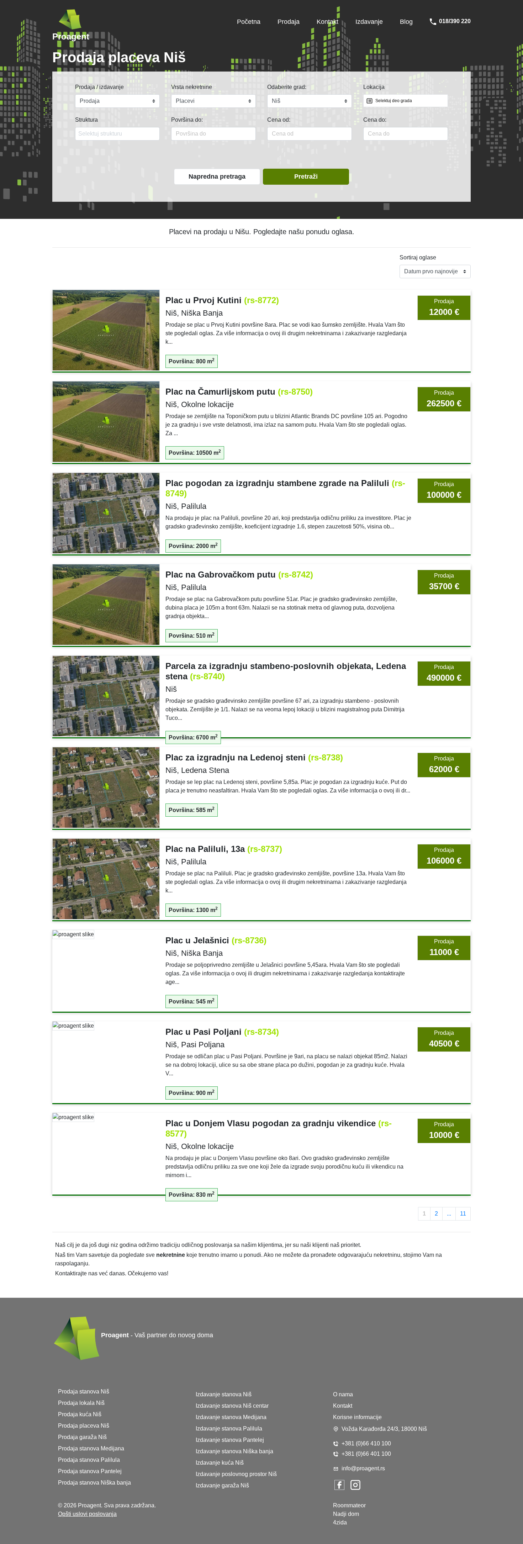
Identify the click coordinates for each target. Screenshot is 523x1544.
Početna (248, 21)
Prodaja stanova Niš (83, 1391)
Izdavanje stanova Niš (224, 1394)
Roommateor (349, 1505)
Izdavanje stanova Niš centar (232, 1406)
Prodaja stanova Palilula (89, 1460)
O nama (343, 1394)
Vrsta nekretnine (191, 87)
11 (463, 1214)
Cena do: (374, 120)
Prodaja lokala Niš (81, 1403)
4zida (340, 1522)
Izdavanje (369, 21)
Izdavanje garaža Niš (222, 1485)
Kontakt (327, 21)
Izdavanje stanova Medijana (231, 1417)
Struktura (86, 120)
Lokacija (374, 87)
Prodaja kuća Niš (79, 1414)
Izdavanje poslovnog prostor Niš (236, 1474)
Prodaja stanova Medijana (91, 1448)
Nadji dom (346, 1514)
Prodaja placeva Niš (83, 1426)
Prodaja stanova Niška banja (94, 1483)
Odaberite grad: (286, 87)
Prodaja (289, 21)
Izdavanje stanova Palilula (229, 1429)
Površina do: (187, 120)
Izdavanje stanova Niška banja (234, 1451)
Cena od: (278, 120)
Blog (406, 21)
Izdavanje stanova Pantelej (230, 1440)
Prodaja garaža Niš (82, 1437)
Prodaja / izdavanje (99, 87)
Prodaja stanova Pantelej (90, 1471)
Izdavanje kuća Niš (220, 1463)
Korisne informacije (357, 1417)
